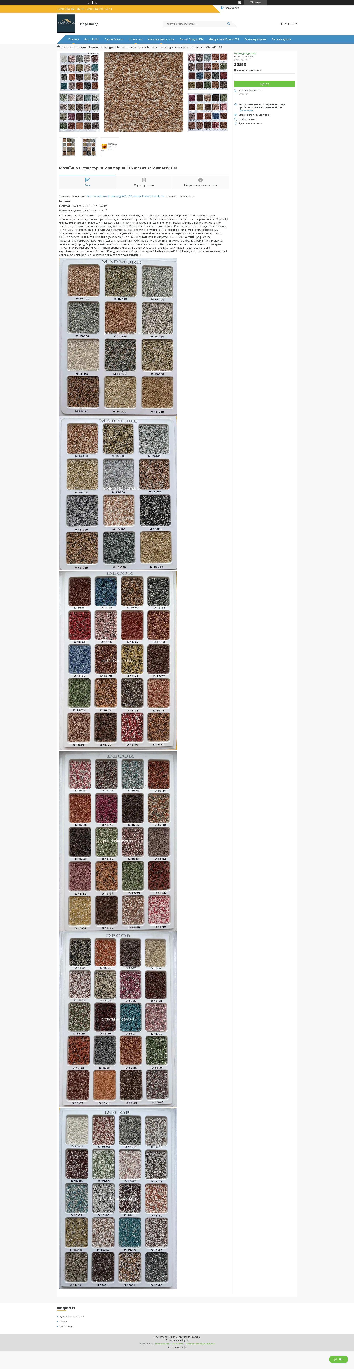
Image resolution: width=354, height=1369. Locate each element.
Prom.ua (195, 1337)
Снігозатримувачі (255, 39)
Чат (341, 1359)
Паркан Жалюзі (114, 39)
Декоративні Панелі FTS (224, 39)
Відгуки (64, 1321)
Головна (73, 39)
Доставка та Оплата (72, 1316)
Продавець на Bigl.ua (177, 1340)
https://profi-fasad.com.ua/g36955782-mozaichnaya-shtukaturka (125, 196)
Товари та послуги (74, 47)
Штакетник (136, 39)
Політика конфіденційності (200, 1343)
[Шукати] (228, 24)
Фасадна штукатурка (161, 39)
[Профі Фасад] (66, 23)
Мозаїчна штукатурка (130, 47)
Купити (264, 84)
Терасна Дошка (281, 39)
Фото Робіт (91, 39)
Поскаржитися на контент (169, 1343)
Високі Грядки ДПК (191, 39)
